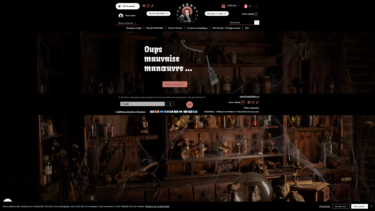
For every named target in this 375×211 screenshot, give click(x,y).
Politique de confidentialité (157, 206)
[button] (234, 5)
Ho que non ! (341, 206)
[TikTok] (152, 5)
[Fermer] (371, 206)
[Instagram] (148, 5)
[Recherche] (256, 22)
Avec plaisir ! (359, 206)
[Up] (189, 104)
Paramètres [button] (324, 206)
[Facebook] (144, 5)
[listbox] (234, 5)
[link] (223, 5)
